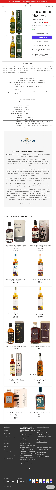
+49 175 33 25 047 (42, 432)
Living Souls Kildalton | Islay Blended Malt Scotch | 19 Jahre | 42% (16, 280)
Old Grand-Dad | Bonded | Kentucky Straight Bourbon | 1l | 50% (40, 380)
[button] (3, 5)
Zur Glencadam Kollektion (27, 204)
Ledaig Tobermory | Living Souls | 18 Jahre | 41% (16, 313)
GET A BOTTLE (10, 486)
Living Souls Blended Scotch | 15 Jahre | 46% (40, 279)
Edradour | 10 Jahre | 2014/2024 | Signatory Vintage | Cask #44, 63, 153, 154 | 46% (16, 380)
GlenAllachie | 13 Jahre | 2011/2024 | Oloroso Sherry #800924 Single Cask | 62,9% (16, 246)
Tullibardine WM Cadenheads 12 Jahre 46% (40, 412)
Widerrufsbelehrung (9, 458)
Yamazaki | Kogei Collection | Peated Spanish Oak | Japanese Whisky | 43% (40, 246)
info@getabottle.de (42, 441)
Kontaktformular (44, 456)
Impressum (6, 443)
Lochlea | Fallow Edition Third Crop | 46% (40, 346)
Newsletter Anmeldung (9, 436)
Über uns (6, 430)
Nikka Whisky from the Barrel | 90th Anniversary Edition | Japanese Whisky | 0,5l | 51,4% (15, 414)
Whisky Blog (7, 433)
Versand (39, 25)
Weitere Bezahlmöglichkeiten (42, 41)
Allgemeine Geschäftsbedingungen (9, 450)
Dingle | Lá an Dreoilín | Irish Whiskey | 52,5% (15, 346)
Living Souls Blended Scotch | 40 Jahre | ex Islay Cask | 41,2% (40, 313)
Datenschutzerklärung (9, 455)
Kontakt (5, 440)
